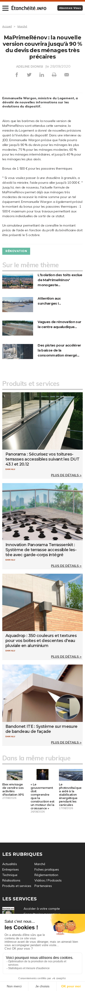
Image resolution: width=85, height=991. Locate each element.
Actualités (9, 864)
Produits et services (16, 886)
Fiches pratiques (46, 869)
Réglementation (46, 875)
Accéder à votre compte (42, 909)
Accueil (7, 26)
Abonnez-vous (70, 8)
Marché (22, 26)
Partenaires (43, 886)
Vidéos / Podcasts (48, 880)
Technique (9, 875)
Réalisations (11, 880)
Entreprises (10, 869)
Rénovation (16, 251)
